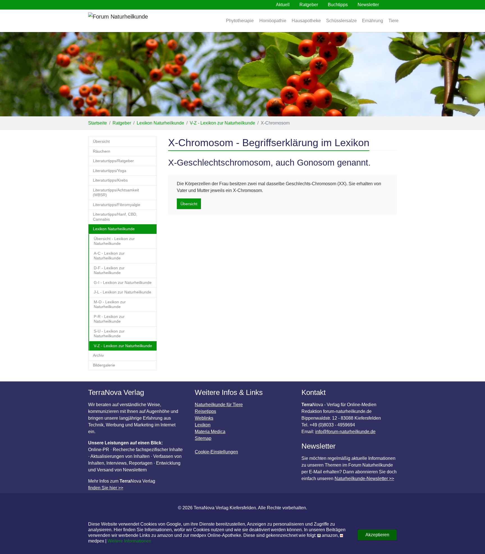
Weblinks (204, 418)
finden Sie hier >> (105, 487)
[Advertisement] (282, 261)
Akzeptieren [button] (377, 534)
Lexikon (203, 424)
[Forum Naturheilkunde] (134, 21)
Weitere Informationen (129, 541)
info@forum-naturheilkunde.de (345, 431)
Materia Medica (210, 431)
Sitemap (203, 438)
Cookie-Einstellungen (216, 451)
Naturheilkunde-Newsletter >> (364, 478)
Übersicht (188, 204)
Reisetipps (205, 411)
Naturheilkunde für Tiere (219, 404)
